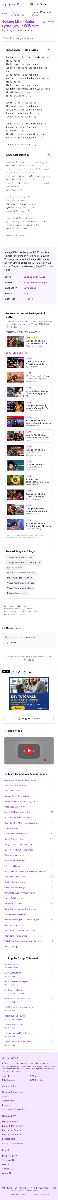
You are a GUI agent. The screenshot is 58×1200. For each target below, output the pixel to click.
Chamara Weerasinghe (13, 1019)
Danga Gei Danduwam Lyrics (17, 812)
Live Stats (13, 1143)
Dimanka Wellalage (12, 1002)
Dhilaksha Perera (11, 968)
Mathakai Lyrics (11, 964)
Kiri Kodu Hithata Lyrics (14, 990)
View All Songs (11, 947)
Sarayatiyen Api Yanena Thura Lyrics (20, 930)
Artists (5, 1096)
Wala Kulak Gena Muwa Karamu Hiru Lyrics (23, 941)
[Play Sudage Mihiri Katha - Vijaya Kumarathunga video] (29, 750)
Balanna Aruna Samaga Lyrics (17, 796)
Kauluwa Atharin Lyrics (14, 855)
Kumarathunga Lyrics (17, 593)
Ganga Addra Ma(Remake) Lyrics (19, 844)
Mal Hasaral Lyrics (12, 866)
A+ (49, 50)
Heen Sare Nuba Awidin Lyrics (17, 998)
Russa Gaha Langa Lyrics (15, 914)
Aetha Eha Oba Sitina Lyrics (16, 785)
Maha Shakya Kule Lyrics (15, 860)
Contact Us (8, 1168)
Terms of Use (9, 1160)
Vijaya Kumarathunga (17, 13)
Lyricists (6, 1105)
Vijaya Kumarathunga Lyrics (20, 588)
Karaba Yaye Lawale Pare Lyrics (18, 850)
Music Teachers (10, 1121)
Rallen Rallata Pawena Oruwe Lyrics (20, 909)
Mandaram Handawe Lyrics (16, 981)
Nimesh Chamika (11, 985)
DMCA (5, 1164)
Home (4, 13)
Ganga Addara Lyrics (13, 839)
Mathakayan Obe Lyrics (14, 1016)
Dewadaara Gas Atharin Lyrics (17, 817)
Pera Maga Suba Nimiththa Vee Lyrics (20, 893)
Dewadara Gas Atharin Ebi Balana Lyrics (21, 823)
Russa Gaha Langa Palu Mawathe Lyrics (21, 920)
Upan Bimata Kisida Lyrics (15, 936)
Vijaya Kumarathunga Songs (20, 583)
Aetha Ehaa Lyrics (12, 791)
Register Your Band (12, 1134)
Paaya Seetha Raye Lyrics (16, 887)
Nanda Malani (9, 976)
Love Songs (30, 288)
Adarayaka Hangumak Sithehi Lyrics (20, 780)
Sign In (43, 4)
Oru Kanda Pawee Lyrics (15, 882)
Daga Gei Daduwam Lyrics (16, 807)
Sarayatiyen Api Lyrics (14, 925)
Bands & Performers (12, 1126)
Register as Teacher (12, 1130)
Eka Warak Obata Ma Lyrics (16, 834)
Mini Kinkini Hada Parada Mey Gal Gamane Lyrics (25, 871)
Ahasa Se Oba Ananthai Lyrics (17, 1041)
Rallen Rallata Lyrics (13, 903)
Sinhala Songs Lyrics (12, 1092)
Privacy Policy (9, 1155)
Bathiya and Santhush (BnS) (15, 993)
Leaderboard (8, 1139)
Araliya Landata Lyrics (13, 973)
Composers (8, 1100)
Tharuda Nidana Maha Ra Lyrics (18, 1033)
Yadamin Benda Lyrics (14, 1024)
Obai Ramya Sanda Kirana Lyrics (18, 1007)
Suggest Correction (31, 718)
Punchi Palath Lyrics (13, 898)
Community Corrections (14, 1109)
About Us (7, 1173)
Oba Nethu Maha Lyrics (14, 877)
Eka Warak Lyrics (11, 828)
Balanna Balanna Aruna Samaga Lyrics (21, 801)
